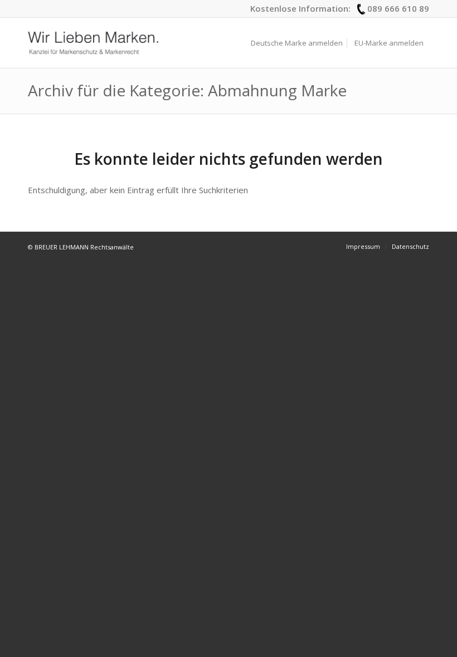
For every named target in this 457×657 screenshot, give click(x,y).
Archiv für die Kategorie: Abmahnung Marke (187, 90)
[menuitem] (296, 43)
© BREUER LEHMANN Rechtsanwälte (81, 247)
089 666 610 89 (398, 8)
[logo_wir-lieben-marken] (93, 43)
